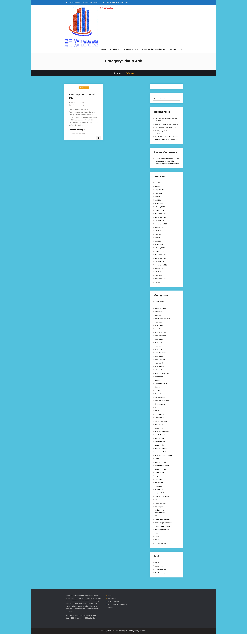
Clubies (157, 390)
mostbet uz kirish (161, 462)
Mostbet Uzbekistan (162, 466)
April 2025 (158, 186)
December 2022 (160, 255)
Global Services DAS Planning (153, 49)
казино (157, 533)
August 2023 (159, 227)
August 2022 (159, 268)
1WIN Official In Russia (162, 319)
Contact (173, 49)
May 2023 (158, 238)
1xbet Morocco (160, 360)
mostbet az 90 (160, 428)
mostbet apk (159, 425)
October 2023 (160, 221)
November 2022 (160, 258)
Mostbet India (160, 442)
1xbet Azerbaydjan (161, 332)
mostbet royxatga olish (163, 455)
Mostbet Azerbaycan (162, 435)
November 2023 (160, 217)
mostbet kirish (160, 445)
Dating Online (159, 394)
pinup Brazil (159, 489)
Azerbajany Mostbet (162, 373)
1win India (158, 315)
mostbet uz (159, 459)
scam (68, 596)
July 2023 (158, 231)
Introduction (115, 49)
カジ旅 (157, 536)
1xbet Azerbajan (160, 329)
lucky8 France (159, 418)
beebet (157, 380)
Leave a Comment (78, 134)
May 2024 (158, 197)
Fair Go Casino (160, 397)
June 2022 (158, 275)
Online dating (159, 472)
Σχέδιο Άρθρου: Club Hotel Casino (166, 127)
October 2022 (159, 262)
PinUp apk (83, 88)
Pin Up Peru (159, 483)
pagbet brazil (159, 476)
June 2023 (158, 234)
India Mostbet (160, 414)
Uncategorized (160, 507)
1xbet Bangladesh (161, 336)
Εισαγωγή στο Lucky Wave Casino (166, 124)
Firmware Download (162, 401)
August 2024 (159, 190)
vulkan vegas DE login (162, 519)
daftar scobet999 (81, 618)
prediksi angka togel (77, 105)
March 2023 (159, 244)
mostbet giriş (159, 438)
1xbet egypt (159, 346)
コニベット (158, 540)
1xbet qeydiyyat (160, 363)
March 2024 (159, 203)
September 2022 (161, 265)
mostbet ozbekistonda (163, 452)
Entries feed (159, 566)
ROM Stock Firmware (162, 496)
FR (155, 407)
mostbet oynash (161, 448)
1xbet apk (158, 322)
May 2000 (158, 282)
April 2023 (158, 241)
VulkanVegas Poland (162, 530)
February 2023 (160, 248)
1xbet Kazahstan (161, 353)
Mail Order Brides (161, 421)
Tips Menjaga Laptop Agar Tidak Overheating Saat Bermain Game (167, 161)
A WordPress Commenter (164, 159)
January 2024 (159, 210)
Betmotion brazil (161, 383)
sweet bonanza (160, 503)
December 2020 (160, 279)
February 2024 (160, 207)
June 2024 (158, 193)
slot (156, 500)
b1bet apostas (160, 377)
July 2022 (158, 272)
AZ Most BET (159, 370)
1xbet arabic (159, 325)
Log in (157, 563)
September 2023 (161, 224)
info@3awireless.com (92, 2)
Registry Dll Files (160, 493)
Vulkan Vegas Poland (162, 526)
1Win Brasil (158, 312)
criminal (75, 606)
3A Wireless (107, 8)
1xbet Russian (159, 366)
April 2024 (158, 200)
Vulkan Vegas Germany (163, 523)
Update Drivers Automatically (160, 511)
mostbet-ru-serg (161, 469)
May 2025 (158, 183)
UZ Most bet (159, 516)
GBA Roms (158, 411)
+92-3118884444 (74, 2)
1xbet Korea (159, 356)
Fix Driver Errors (160, 404)
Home (103, 49)
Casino (157, 387)
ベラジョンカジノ (160, 543)
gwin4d (91, 618)
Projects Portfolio (131, 49)
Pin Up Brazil (159, 479)
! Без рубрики (159, 301)
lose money (84, 598)
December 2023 (160, 214)
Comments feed (161, 569)
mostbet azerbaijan (162, 431)
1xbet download (160, 342)
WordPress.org (160, 573)
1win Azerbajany (160, 308)
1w (155, 305)
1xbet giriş (158, 349)
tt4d (95, 618)
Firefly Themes (140, 631)
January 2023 (159, 251)
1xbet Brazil (159, 339)
